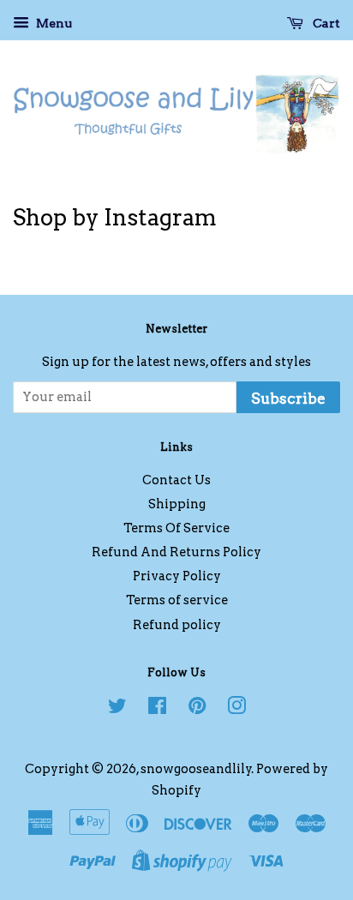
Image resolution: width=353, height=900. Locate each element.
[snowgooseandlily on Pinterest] (197, 709)
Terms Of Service (176, 528)
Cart (325, 23)
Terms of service (177, 600)
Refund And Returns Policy (176, 552)
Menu (52, 23)
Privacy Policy (177, 576)
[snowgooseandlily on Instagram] (236, 709)
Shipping (177, 504)
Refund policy (177, 625)
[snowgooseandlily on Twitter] (117, 709)
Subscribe (288, 398)
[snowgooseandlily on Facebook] (157, 709)
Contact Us (176, 480)
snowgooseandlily (196, 769)
